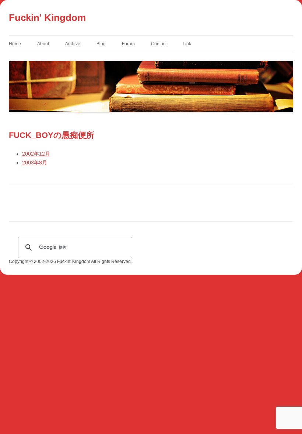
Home (15, 43)
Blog (101, 43)
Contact (158, 43)
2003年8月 (34, 163)
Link (187, 43)
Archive (72, 43)
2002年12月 (36, 154)
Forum (128, 43)
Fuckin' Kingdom (47, 17)
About (43, 43)
